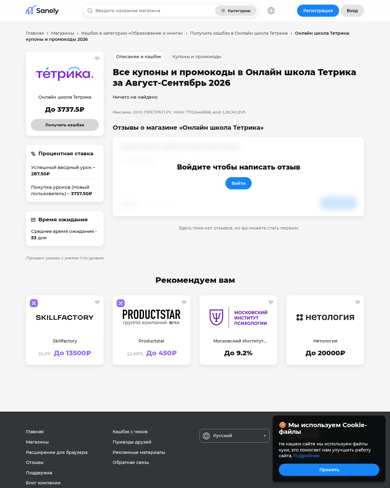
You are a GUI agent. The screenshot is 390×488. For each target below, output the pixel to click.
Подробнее (306, 455)
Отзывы (35, 462)
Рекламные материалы (139, 452)
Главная (35, 431)
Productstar (152, 341)
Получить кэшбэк (65, 123)
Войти (239, 183)
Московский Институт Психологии (238, 341)
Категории (239, 10)
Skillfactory (65, 341)
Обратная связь (131, 462)
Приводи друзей (132, 442)
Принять (329, 469)
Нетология (325, 341)
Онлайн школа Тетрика (64, 97)
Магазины (37, 442)
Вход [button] (352, 10)
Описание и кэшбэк (138, 56)
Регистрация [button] (318, 10)
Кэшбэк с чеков (130, 431)
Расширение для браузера (56, 452)
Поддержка (39, 473)
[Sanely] (42, 10)
